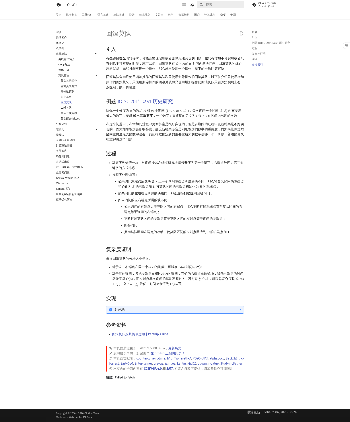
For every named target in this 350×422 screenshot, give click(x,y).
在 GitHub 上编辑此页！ (167, 353)
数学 (171, 14)
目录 (254, 32)
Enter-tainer (143, 364)
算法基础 (118, 14)
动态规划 (144, 14)
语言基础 (103, 14)
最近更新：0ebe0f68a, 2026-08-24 (272, 412)
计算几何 (210, 14)
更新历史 (174, 348)
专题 (233, 14)
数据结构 (183, 14)
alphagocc (216, 358)
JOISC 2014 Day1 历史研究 (145, 101)
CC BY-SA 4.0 (153, 369)
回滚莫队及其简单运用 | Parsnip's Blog (140, 334)
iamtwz (170, 364)
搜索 (132, 14)
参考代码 (119, 309)
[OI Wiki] (58, 5)
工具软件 (87, 14)
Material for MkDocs (80, 417)
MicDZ (191, 364)
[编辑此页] (241, 33)
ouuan (202, 364)
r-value (213, 364)
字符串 (159, 14)
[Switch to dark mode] (192, 5)
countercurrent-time (150, 358)
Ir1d (170, 358)
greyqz (158, 364)
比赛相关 (71, 14)
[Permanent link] (120, 48)
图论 (197, 14)
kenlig (181, 364)
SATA (169, 369)
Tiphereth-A (182, 358)
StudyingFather (231, 364)
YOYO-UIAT (200, 358)
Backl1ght (233, 358)
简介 (58, 14)
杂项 (223, 14)
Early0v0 (126, 364)
